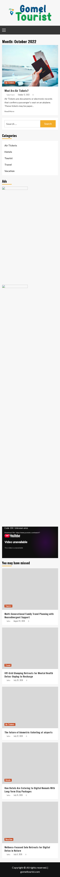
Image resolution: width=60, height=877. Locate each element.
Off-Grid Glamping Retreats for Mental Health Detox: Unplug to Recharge (28, 674)
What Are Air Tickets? (16, 91)
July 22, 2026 (18, 736)
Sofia (8, 621)
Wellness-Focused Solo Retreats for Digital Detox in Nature (27, 848)
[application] (30, 542)
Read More (9, 111)
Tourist (8, 158)
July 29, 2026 (18, 680)
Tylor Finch (11, 95)
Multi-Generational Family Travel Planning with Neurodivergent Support (29, 615)
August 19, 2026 (19, 621)
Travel (8, 164)
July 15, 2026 (18, 795)
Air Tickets (9, 82)
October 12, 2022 (23, 94)
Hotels (8, 151)
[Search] (54, 30)
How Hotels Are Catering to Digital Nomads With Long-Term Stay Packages (29, 789)
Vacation (9, 171)
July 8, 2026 (18, 854)
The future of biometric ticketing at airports (28, 732)
